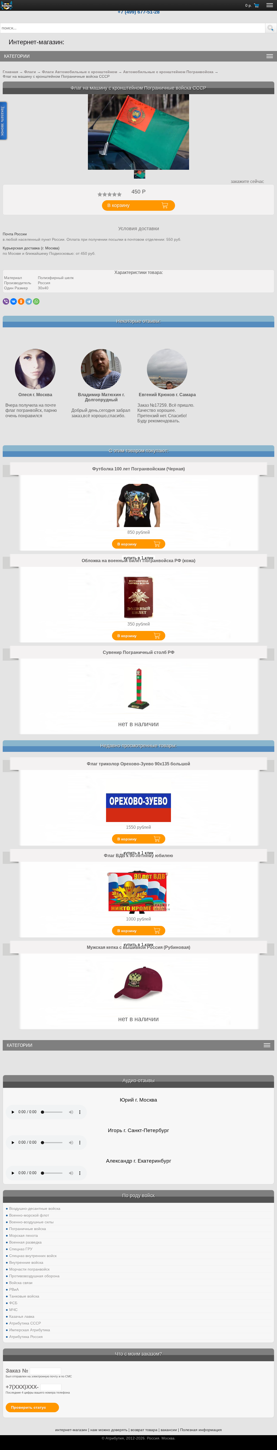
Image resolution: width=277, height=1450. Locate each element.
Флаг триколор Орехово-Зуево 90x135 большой (138, 764)
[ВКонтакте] (13, 301)
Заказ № (18, 1371)
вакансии (169, 1430)
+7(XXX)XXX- (23, 1387)
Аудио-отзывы (139, 1080)
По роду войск (138, 1195)
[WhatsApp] (36, 301)
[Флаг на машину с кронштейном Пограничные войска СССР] (138, 132)
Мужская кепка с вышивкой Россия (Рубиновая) (138, 947)
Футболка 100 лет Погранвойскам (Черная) (138, 469)
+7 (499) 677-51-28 (139, 12)
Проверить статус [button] (28, 1407)
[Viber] (6, 301)
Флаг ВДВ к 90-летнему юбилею (138, 855)
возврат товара (144, 1430)
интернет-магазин (71, 1430)
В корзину (127, 544)
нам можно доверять (108, 1430)
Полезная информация (201, 1430)
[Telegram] (28, 301)
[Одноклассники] (21, 301)
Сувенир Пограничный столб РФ (138, 652)
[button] (271, 28)
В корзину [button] (118, 205)
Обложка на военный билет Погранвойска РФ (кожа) (138, 560)
